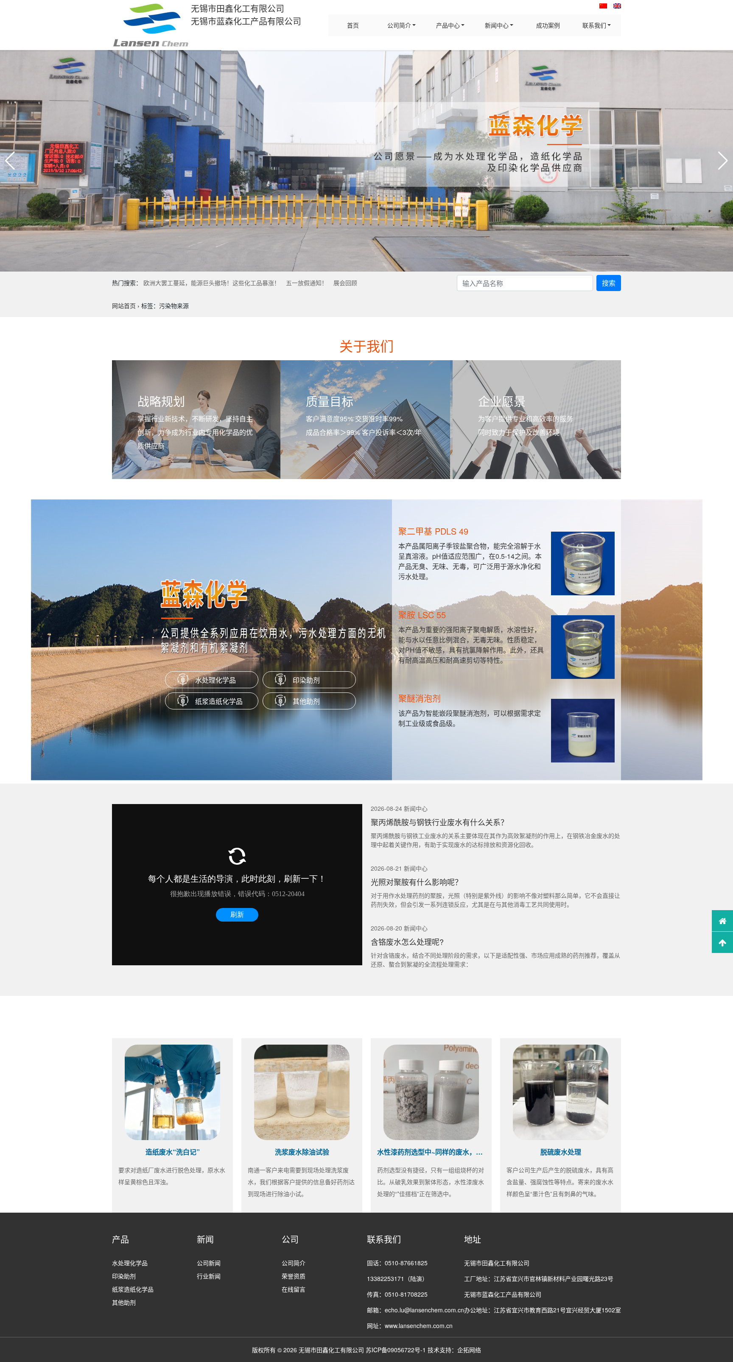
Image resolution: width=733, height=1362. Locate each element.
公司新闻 (209, 1262)
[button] (10, 160)
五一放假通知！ (306, 282)
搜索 (608, 283)
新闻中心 (497, 25)
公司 (290, 1239)
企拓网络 (469, 1349)
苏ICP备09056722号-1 (396, 1349)
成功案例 (548, 25)
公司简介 (399, 25)
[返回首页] (722, 920)
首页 (353, 25)
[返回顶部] (722, 942)
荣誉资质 (293, 1276)
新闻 (205, 1239)
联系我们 (594, 25)
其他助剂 (306, 701)
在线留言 (293, 1289)
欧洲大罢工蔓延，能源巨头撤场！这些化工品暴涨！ (211, 282)
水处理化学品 (215, 680)
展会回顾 (345, 282)
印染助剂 (306, 680)
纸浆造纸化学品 (219, 701)
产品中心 (448, 25)
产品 (120, 1239)
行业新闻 (209, 1276)
